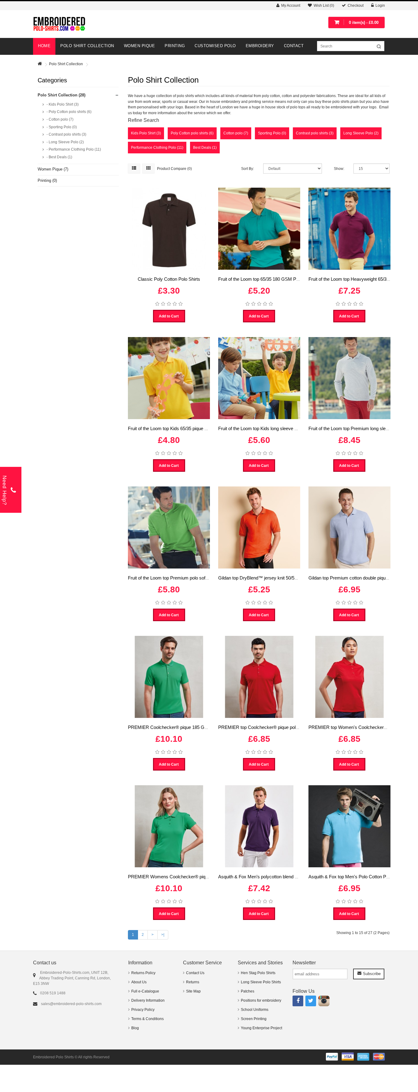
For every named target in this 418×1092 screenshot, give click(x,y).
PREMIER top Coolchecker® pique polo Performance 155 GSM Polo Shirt (292, 727)
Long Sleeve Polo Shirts (261, 982)
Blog (135, 1028)
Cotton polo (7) (235, 133)
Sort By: (247, 169)
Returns (192, 982)
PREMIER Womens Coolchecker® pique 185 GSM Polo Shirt (189, 876)
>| (162, 935)
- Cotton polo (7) (59, 119)
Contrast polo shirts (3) (315, 133)
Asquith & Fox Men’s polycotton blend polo (260, 876)
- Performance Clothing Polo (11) (73, 149)
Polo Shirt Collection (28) (61, 95)
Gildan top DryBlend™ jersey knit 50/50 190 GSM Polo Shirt (278, 577)
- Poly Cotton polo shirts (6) (68, 112)
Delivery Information (148, 1000)
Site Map (193, 991)
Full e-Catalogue (145, 991)
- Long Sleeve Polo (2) (65, 142)
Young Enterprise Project (261, 1028)
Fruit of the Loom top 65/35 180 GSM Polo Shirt (265, 279)
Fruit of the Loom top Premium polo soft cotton (174, 577)
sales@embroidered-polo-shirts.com (71, 1004)
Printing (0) (47, 180)
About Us (139, 982)
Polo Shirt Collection (66, 64)
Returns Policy (143, 973)
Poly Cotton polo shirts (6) (192, 133)
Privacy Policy (143, 1010)
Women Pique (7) (53, 169)
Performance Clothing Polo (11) (157, 147)
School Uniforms (254, 1010)
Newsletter (304, 962)
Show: (339, 169)
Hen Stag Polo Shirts (258, 973)
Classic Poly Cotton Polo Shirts (169, 279)
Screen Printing (254, 1019)
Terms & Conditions (147, 1019)
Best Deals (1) (205, 147)
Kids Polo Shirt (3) (146, 133)
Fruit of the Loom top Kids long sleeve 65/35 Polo (266, 428)
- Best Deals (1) (59, 157)
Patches (247, 991)
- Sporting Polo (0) (61, 127)
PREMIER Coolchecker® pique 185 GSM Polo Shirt (180, 727)
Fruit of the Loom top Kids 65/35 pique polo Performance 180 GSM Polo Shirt (204, 428)
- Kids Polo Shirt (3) (62, 104)
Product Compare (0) (174, 169)
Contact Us (195, 973)
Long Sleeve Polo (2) (361, 133)
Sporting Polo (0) (272, 133)
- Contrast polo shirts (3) (66, 134)
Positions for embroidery (261, 1000)
